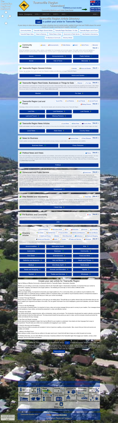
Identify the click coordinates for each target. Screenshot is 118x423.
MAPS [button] (63, 14)
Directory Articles (67, 38)
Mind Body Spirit (67, 236)
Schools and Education (43, 239)
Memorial (94, 45)
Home (21, 14)
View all (95, 48)
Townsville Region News (27, 34)
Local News (65, 123)
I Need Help (87, 197)
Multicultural (79, 236)
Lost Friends (81, 101)
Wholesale (87, 239)
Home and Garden (85, 68)
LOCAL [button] (37, 14)
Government (87, 172)
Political (88, 153)
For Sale (88, 83)
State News (75, 123)
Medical (56, 236)
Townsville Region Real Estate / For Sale (66, 30)
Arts (66, 229)
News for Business (41, 34)
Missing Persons (86, 104)
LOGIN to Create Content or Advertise (59, 410)
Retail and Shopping (91, 236)
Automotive (74, 229)
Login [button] (67, 343)
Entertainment (50, 233)
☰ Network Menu (59, 385)
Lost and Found (93, 101)
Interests (73, 68)
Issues (42, 45)
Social (75, 45)
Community (94, 229)
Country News (86, 123)
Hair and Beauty (92, 233)
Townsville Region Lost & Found (89, 30)
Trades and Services (75, 239)
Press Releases (86, 138)
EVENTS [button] (55, 14)
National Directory (59, 351)
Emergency (28, 14)
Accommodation (43, 229)
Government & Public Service (72, 34)
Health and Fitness (45, 236)
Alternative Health (56, 229)
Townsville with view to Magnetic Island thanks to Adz (7, 417)
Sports (54, 239)
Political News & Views (55, 34)
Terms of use (76, 415)
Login (39, 22)
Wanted (79, 83)
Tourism (63, 239)
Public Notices (65, 45)
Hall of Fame (84, 45)
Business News (73, 138)
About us (93, 415)
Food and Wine (63, 233)
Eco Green (40, 233)
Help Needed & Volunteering (90, 34)
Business (84, 229)
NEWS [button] (95, 14)
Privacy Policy (86, 415)
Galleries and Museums (77, 233)
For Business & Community (53, 38)
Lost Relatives (69, 101)
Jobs (89, 215)
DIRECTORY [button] (46, 14)
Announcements (53, 45)
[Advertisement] (59, 366)
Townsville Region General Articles (43, 30)
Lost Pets (59, 101)
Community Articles (26, 30)
